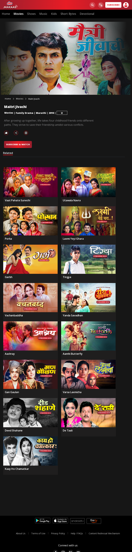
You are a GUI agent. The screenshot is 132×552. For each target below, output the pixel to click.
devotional (87, 14)
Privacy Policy (58, 533)
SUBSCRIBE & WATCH (18, 144)
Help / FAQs (77, 533)
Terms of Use (38, 533)
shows (31, 14)
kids (54, 14)
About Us (20, 533)
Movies (8, 112)
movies (19, 14)
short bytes (68, 14)
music (43, 14)
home (6, 14)
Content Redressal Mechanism (104, 533)
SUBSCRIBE (113, 4)
